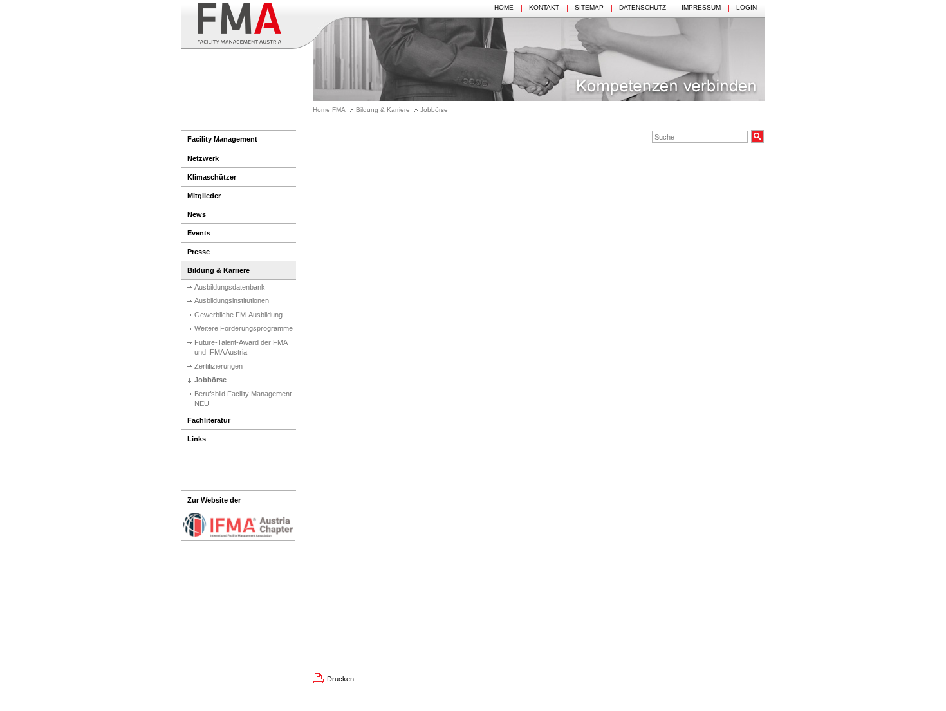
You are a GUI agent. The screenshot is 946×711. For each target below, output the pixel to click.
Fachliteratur (208, 420)
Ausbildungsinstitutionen (231, 300)
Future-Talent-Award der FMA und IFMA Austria (241, 347)
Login (746, 7)
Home (504, 7)
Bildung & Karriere (383, 109)
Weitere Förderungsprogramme (243, 328)
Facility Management (222, 139)
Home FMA (329, 109)
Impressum (701, 7)
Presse (198, 251)
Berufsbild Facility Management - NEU (245, 398)
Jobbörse (434, 109)
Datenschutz (642, 7)
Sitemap (589, 7)
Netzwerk (203, 158)
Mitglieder (204, 195)
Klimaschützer (211, 177)
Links (196, 439)
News (196, 214)
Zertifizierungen (218, 366)
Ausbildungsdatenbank (229, 287)
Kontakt (544, 7)
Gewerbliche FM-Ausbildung (238, 315)
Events (198, 233)
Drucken (340, 679)
